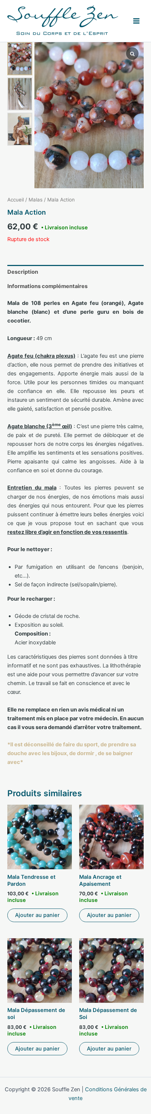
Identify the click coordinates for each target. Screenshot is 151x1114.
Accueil (15, 200)
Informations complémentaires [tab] (47, 286)
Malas (36, 200)
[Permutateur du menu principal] (136, 21)
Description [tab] (22, 272)
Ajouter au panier (37, 915)
